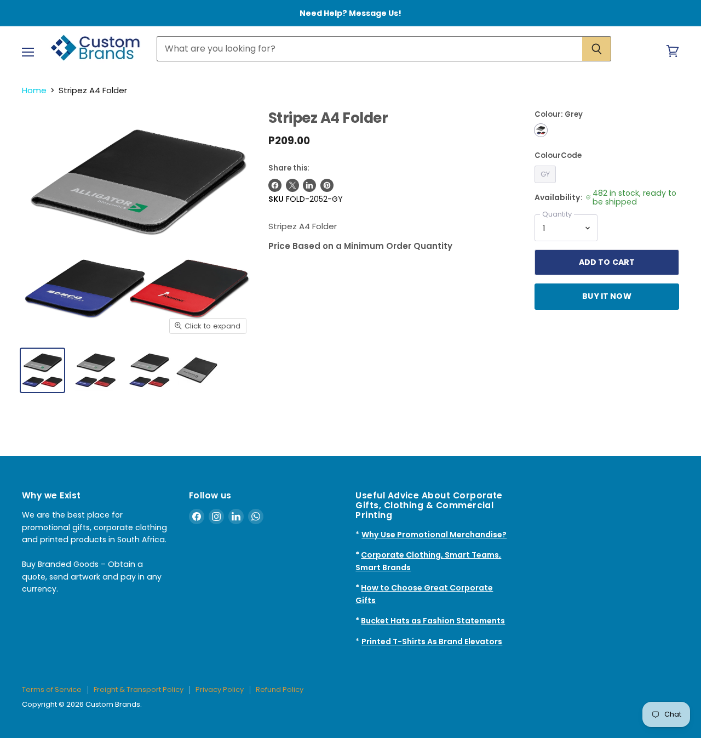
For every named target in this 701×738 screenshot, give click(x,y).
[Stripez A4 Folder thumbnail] (197, 370)
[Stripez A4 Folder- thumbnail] (95, 370)
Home (34, 90)
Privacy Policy (220, 689)
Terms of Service (52, 689)
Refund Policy (279, 689)
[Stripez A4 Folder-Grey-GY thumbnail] (42, 370)
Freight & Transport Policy (138, 689)
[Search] (596, 48)
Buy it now (606, 296)
